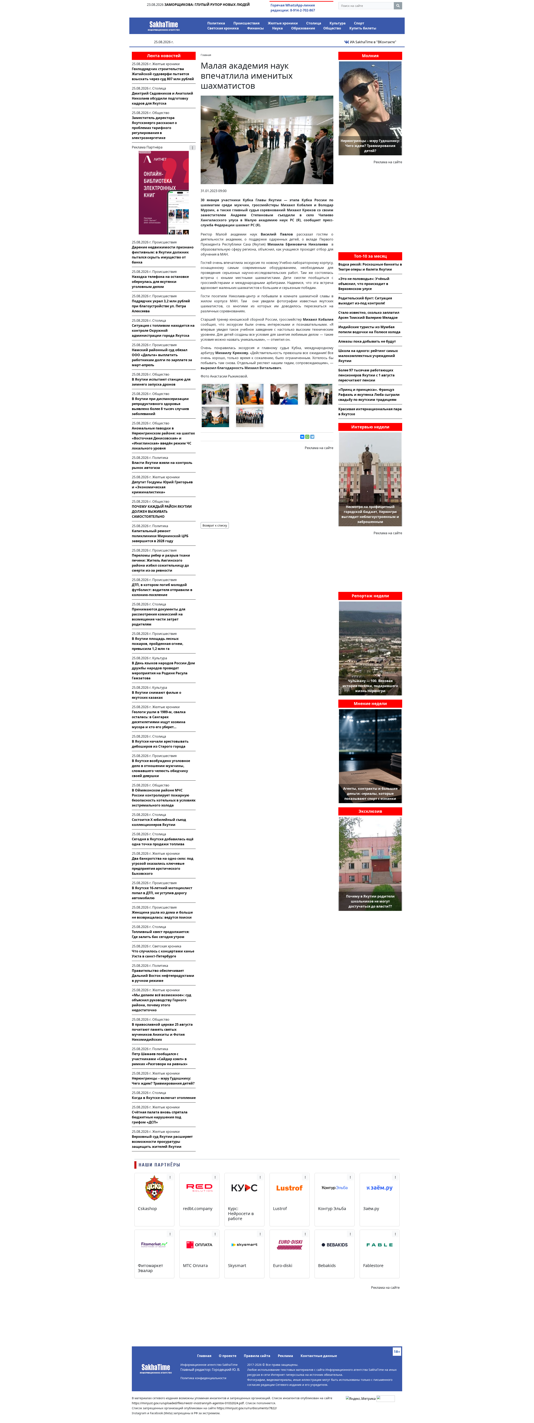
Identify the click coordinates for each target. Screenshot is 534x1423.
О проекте (227, 1355)
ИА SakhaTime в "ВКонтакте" (372, 42)
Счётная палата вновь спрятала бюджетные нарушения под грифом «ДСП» (160, 1117)
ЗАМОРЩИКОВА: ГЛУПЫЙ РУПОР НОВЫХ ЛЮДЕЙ (207, 4)
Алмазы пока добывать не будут (367, 341)
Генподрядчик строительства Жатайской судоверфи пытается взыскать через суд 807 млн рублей (163, 74)
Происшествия (246, 23)
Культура (338, 23)
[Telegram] (312, 437)
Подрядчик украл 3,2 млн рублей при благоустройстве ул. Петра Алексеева (161, 306)
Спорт (359, 23)
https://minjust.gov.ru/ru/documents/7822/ (247, 1408)
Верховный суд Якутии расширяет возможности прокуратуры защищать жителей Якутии (162, 1141)
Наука (277, 28)
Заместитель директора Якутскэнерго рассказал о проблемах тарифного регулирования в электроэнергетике (154, 127)
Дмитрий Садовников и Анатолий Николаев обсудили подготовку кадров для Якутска (162, 98)
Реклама (285, 1355)
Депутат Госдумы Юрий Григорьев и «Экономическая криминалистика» (162, 487)
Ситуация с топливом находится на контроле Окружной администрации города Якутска (163, 330)
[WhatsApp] (307, 437)
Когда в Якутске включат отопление (164, 1097)
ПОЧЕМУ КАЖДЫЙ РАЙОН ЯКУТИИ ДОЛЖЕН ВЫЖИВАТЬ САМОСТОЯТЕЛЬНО (162, 511)
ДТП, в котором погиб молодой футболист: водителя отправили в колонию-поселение (162, 589)
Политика (216, 23)
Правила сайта (257, 1355)
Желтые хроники (283, 23)
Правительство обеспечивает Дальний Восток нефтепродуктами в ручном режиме (163, 975)
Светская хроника (223, 28)
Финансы (255, 28)
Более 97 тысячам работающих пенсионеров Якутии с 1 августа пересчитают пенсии (366, 375)
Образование (303, 28)
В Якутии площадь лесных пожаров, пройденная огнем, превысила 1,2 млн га (157, 643)
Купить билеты (362, 28)
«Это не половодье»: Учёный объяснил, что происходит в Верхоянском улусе (363, 283)
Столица (313, 23)
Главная (204, 1355)
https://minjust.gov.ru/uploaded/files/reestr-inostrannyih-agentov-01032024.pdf (188, 1403)
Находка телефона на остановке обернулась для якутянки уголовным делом (160, 281)
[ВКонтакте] (302, 437)
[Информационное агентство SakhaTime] (164, 24)
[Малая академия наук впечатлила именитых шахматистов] (267, 139)
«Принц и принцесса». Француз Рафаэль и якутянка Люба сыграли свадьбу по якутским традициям (369, 394)
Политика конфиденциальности (203, 1378)
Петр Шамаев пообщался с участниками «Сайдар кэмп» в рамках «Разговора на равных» (160, 1059)
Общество (332, 28)
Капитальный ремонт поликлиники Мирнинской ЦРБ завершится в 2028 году (160, 536)
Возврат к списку (215, 525)
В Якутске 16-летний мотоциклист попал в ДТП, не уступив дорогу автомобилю (162, 893)
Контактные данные (319, 1355)
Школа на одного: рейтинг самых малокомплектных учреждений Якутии (368, 355)
